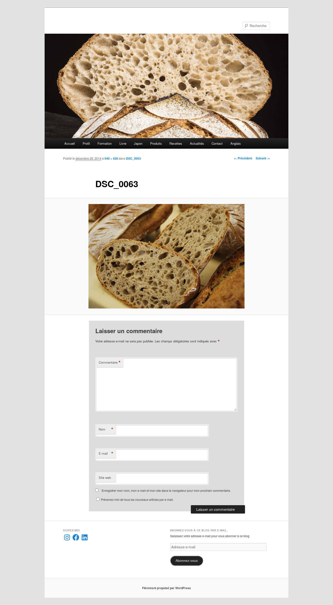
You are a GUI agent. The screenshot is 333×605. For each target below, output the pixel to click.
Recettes (175, 143)
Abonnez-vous (187, 561)
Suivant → (263, 158)
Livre (122, 143)
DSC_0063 (133, 158)
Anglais (235, 143)
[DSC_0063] (166, 256)
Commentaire (110, 362)
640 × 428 (111, 158)
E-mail (106, 453)
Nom (106, 429)
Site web (105, 477)
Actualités (197, 143)
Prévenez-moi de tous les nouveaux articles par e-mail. (137, 499)
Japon (138, 143)
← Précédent (243, 158)
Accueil (69, 143)
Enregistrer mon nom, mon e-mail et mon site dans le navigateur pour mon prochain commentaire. (166, 490)
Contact (217, 143)
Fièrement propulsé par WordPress (166, 588)
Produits (156, 143)
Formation (105, 143)
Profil (86, 143)
